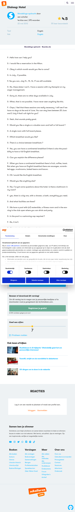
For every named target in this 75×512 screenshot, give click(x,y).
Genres (11, 460)
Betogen (28, 462)
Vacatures (58, 465)
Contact (57, 462)
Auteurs (11, 457)
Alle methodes (45, 457)
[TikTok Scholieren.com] (34, 443)
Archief (44, 477)
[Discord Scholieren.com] (27, 443)
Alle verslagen (29, 454)
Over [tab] (65, 236)
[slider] (32, 326)
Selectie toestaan (37, 280)
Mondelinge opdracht (27, 13)
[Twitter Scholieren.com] (19, 443)
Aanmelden (42, 410)
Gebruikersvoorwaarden (63, 457)
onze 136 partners (13, 245)
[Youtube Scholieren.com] (11, 443)
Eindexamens (46, 469)
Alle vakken (45, 454)
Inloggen (31, 410)
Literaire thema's (15, 462)
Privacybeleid (59, 460)
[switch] (28, 272)
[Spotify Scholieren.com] (31, 443)
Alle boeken (13, 454)
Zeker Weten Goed (31, 471)
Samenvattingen (30, 460)
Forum (44, 472)
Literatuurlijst (14, 465)
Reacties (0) (46, 47)
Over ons (58, 454)
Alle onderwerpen (46, 462)
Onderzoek (58, 471)
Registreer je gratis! (37, 308)
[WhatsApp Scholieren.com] (23, 443)
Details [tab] (27, 236)
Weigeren (13, 280)
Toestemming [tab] (9, 236)
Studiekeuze (46, 466)
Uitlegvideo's (46, 474)
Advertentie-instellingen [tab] (46, 236)
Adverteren (58, 468)
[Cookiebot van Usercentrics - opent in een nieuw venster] (64, 230)
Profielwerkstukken (31, 465)
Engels (40, 34)
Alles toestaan (61, 280)
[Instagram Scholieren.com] (15, 443)
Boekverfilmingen (15, 468)
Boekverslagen (30, 457)
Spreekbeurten (30, 468)
